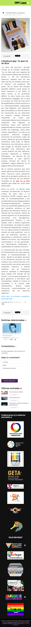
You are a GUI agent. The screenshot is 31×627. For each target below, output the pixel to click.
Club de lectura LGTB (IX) (16, 392)
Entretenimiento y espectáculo (15, 13)
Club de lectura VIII (14, 397)
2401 (11, 339)
